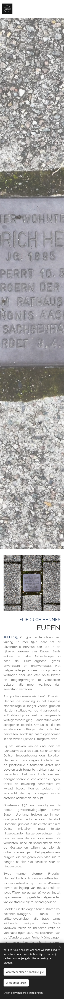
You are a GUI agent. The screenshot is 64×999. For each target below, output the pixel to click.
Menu (58, 8)
